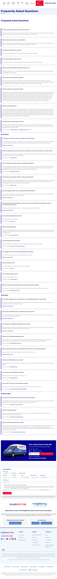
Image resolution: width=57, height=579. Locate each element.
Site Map (47, 542)
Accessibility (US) (41, 566)
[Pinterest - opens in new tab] (15, 539)
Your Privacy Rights (33, 569)
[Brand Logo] (8, 532)
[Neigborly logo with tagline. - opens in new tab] (39, 504)
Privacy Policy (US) (24, 566)
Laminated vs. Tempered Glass (16, 404)
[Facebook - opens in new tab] (2, 539)
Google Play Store (47, 523)
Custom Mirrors (13, 157)
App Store (36, 523)
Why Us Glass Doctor (36, 534)
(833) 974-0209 (40, 458)
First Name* (5, 475)
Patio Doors (12, 221)
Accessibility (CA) (50, 566)
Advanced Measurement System (18, 432)
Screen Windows (13, 279)
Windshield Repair (14, 366)
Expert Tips (48, 537)
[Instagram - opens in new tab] (10, 539)
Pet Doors (12, 268)
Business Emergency (24, 129)
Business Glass (22, 473)
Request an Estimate (7, 493)
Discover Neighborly (14, 523)
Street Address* (43, 475)
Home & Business (38, 451)
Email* (22, 475)
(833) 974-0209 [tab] (50, 3)
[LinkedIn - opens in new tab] (12, 539)
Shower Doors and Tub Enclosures (17, 246)
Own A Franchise (35, 544)
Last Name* (14, 475)
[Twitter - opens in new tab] (4, 539)
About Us (34, 537)
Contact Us (34, 540)
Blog (46, 534)
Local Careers (35, 542)
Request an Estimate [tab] (40, 3)
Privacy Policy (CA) (33, 566)
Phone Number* (33, 475)
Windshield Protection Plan (15, 343)
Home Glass (13, 473)
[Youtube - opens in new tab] (7, 539)
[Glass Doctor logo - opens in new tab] (18, 504)
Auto (31, 451)
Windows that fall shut (14, 290)
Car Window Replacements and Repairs (18, 388)
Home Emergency (14, 129)
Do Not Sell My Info (23, 569)
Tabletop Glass (13, 185)
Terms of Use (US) (7, 566)
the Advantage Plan (14, 235)
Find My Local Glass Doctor (46, 453)
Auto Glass (6, 473)
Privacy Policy (45, 489)
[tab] (4, 3)
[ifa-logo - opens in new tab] (3, 550)
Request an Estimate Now (7, 145)
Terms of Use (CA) (15, 566)
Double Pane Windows (15, 171)
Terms (41, 489)
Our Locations (48, 540)
